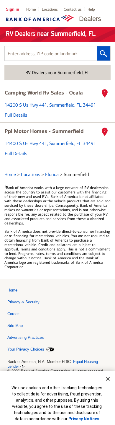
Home (31, 9)
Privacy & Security (23, 302)
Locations (50, 9)
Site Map (15, 325)
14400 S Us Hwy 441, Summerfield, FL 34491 (50, 143)
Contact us (73, 9)
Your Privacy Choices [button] (25, 349)
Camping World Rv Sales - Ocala (44, 92)
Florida (52, 174)
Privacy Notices (83, 418)
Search (103, 53)
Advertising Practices (25, 337)
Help (91, 9)
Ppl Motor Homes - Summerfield (44, 131)
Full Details (16, 115)
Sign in (12, 9)
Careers (14, 314)
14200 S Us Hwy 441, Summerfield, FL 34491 (50, 105)
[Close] (107, 378)
